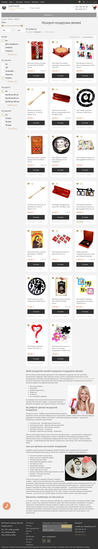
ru (88, 2)
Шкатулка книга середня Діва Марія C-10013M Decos (36, 254)
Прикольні (9, 74)
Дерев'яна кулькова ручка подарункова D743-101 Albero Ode (61, 112)
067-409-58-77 (81, 9)
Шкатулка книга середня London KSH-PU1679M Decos (36, 65)
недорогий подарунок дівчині (84, 379)
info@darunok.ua (80, 535)
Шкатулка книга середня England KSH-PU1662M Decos (36, 159)
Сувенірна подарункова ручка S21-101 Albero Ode (61, 206)
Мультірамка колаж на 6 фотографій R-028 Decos (85, 158)
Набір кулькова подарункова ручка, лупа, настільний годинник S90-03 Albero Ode (85, 254)
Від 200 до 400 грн (11, 95)
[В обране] (28, 43)
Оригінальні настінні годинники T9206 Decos (36, 300)
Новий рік (8, 47)
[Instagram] (49, 541)
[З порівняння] (32, 43)
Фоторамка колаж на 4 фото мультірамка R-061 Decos (85, 65)
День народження (11, 44)
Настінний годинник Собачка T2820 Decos (84, 111)
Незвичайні (9, 71)
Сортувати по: (75, 37)
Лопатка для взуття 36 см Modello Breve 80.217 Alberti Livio (36, 207)
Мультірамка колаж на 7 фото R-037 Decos (60, 253)
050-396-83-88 (81, 7)
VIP (6, 67)
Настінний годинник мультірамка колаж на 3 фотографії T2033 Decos (85, 207)
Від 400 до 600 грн (11, 98)
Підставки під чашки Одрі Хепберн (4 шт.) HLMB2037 (59, 159)
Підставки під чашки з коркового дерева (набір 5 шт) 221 (61, 65)
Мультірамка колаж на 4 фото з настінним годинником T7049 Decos (61, 348)
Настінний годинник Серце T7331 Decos (35, 347)
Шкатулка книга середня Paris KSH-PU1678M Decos (61, 301)
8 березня (9, 51)
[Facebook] (44, 541)
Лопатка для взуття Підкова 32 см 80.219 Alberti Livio (34, 112)
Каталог (48, 15)
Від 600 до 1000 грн (12, 101)
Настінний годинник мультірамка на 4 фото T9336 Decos (84, 301)
